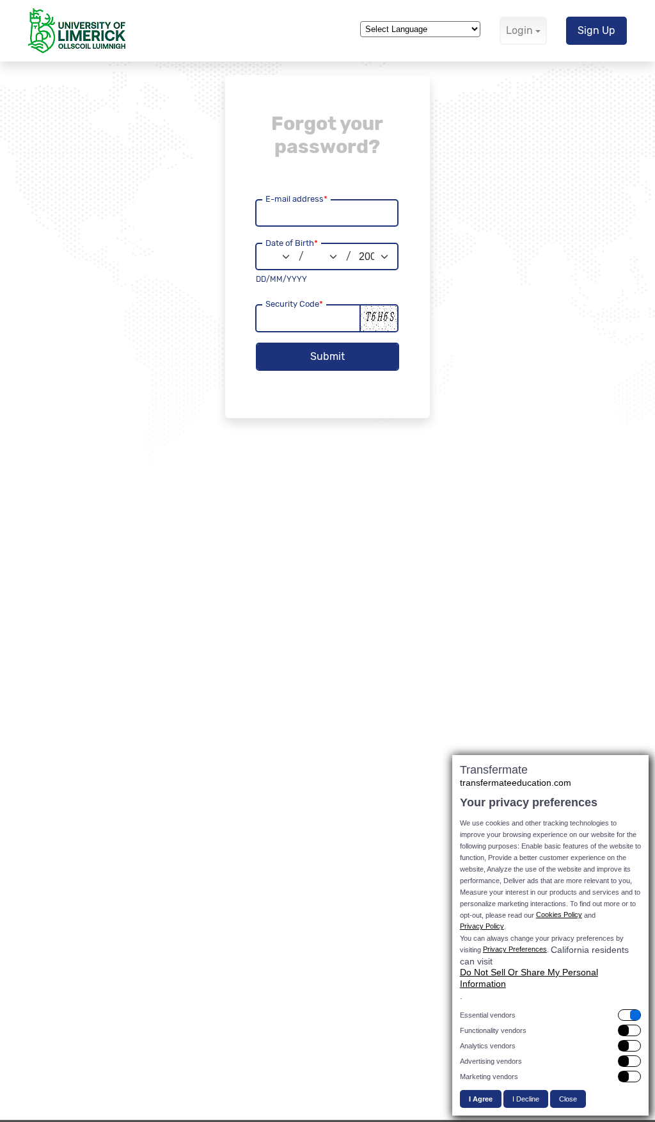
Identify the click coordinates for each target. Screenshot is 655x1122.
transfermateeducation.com (515, 782)
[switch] (550, 1015)
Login (519, 30)
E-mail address (296, 199)
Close (568, 1099)
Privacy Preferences (515, 949)
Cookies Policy (559, 914)
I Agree (481, 1099)
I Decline (525, 1099)
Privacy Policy (482, 926)
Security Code (294, 304)
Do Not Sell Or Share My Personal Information (529, 978)
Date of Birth (291, 243)
